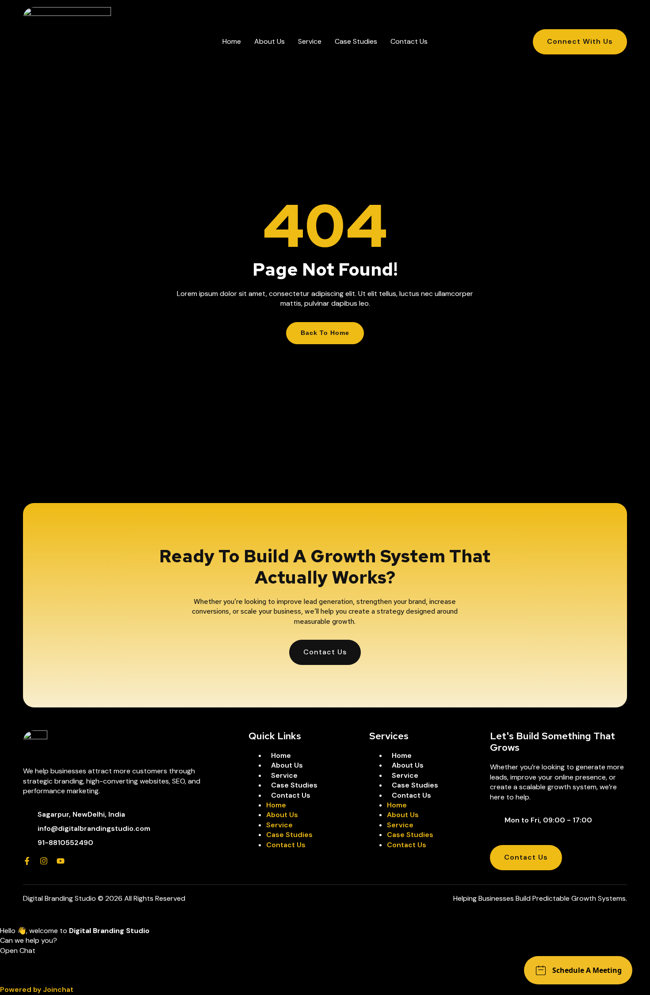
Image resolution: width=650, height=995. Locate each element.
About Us (269, 41)
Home (231, 41)
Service (309, 41)
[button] (325, 965)
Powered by (36, 989)
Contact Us (409, 41)
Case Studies (356, 41)
